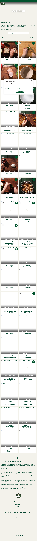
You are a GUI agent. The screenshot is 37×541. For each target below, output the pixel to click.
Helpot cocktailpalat (10, 266)
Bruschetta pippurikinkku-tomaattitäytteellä (27, 427)
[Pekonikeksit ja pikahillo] (27, 368)
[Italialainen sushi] (9, 163)
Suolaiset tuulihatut (10, 221)
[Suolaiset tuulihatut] (9, 209)
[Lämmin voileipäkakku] (27, 209)
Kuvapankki (16, 512)
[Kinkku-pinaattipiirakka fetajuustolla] (27, 95)
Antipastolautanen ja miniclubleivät (9, 427)
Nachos (27, 335)
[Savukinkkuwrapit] (9, 186)
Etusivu (2, 22)
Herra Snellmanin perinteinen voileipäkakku (10, 312)
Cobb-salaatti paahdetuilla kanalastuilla (9, 380)
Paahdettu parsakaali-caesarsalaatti (9, 244)
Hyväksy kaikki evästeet (20, 91)
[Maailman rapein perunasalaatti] (27, 119)
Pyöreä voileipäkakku (9, 152)
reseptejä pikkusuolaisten (18, 481)
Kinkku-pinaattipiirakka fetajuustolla (27, 108)
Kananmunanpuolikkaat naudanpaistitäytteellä (27, 404)
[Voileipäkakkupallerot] (9, 49)
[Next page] (20, 457)
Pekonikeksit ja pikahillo (27, 379)
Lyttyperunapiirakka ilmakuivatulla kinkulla (27, 198)
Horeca (20, 512)
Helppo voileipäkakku (27, 61)
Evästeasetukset (18, 517)
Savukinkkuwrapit (10, 197)
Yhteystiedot (10, 512)
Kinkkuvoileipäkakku (10, 107)
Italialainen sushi (9, 175)
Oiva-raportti (25, 512)
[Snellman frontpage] (3, 3)
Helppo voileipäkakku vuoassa (10, 130)
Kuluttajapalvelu (18, 504)
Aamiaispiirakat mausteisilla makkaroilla (10, 451)
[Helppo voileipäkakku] (27, 49)
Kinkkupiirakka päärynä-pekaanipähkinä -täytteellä (9, 404)
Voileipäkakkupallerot (9, 61)
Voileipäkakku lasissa (27, 357)
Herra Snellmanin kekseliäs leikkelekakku (27, 244)
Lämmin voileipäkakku (27, 221)
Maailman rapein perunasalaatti (27, 130)
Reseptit (5, 22)
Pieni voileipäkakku (27, 152)
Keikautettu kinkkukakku (10, 335)
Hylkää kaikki (19, 88)
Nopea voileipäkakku (27, 266)
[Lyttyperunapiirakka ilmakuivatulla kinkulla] (27, 186)
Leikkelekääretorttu (27, 175)
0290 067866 (18, 506)
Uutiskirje (5, 512)
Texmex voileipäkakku (9, 289)
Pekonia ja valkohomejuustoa (27, 450)
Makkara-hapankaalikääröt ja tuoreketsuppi (27, 312)
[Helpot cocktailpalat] (9, 255)
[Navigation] (35, 4)
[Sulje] (32, 80)
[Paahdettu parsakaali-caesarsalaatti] (9, 231)
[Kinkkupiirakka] (27, 72)
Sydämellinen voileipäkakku (10, 357)
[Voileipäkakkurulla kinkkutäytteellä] (9, 72)
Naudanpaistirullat (27, 289)
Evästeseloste (30, 512)
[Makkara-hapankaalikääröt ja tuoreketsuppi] (27, 300)
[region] (18, 87)
